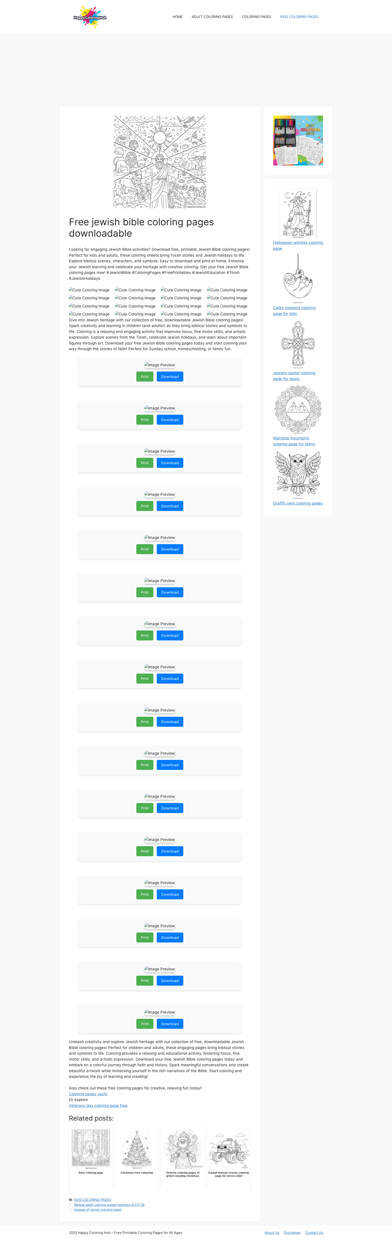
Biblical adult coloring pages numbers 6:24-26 (109, 1205)
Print (145, 376)
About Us (272, 1232)
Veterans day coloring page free (98, 1105)
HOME (178, 17)
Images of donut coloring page (97, 1209)
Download (170, 376)
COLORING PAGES (256, 17)
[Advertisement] (196, 68)
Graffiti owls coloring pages (298, 503)
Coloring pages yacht (88, 1094)
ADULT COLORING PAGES (212, 17)
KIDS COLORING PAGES (299, 17)
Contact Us (314, 1232)
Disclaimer (292, 1232)
